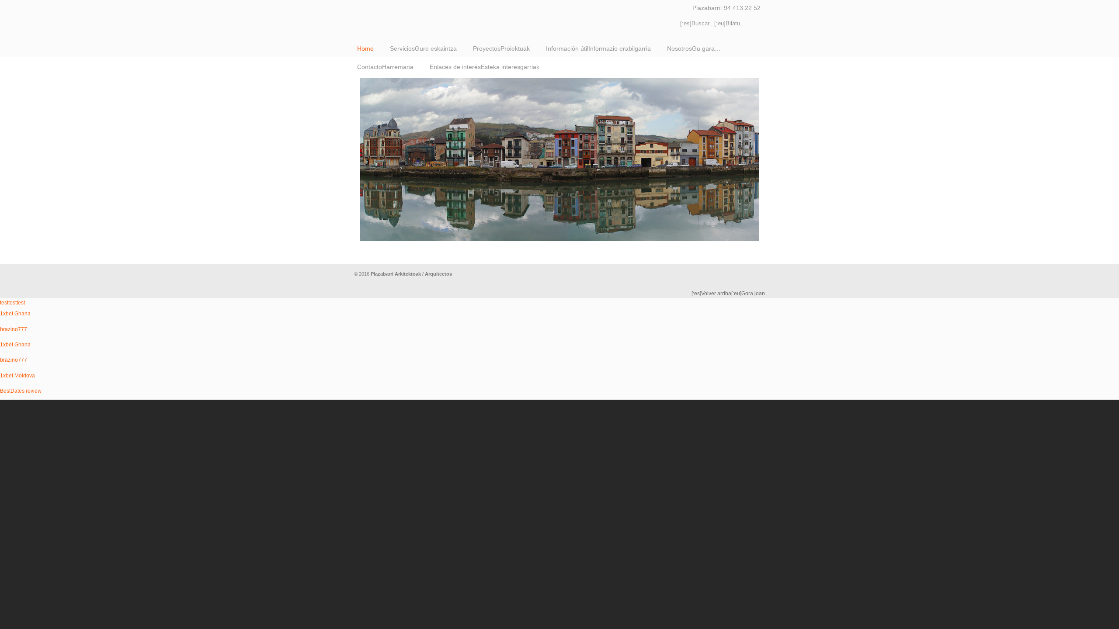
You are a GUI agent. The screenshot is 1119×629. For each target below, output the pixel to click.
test (4, 303)
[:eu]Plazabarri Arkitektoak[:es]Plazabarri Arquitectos (489, 16)
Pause (745, 256)
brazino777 (13, 329)
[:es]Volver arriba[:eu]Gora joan (728, 293)
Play (753, 256)
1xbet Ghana (15, 314)
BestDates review (21, 391)
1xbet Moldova (17, 376)
